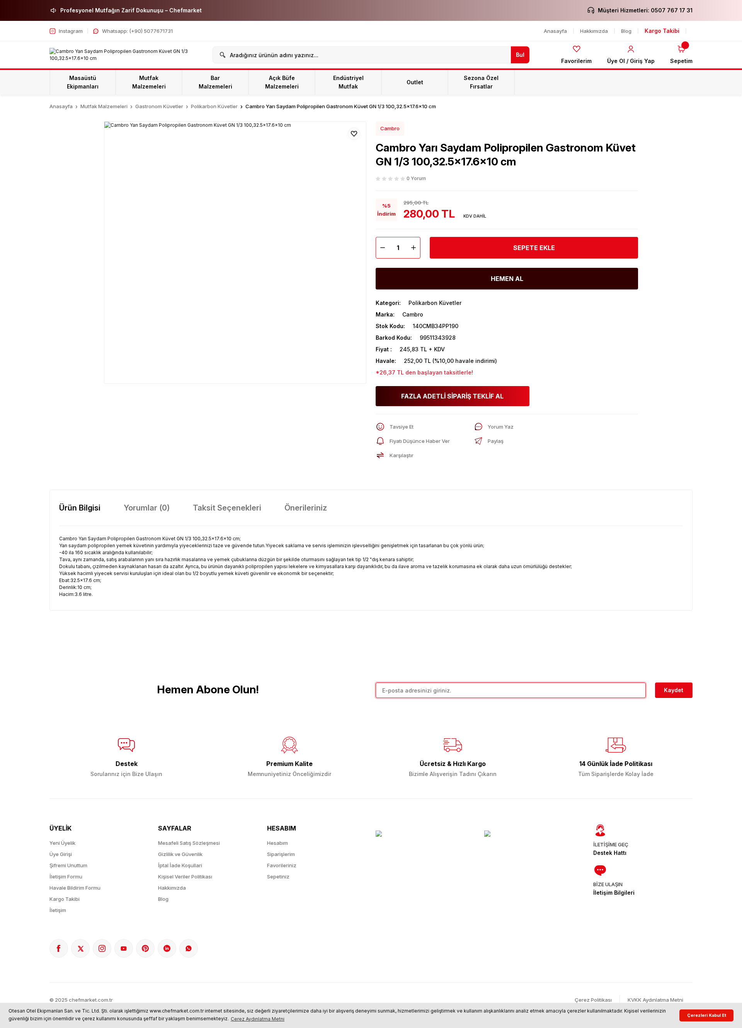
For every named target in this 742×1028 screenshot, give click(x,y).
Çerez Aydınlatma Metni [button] (257, 1019)
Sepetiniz (278, 876)
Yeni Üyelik (62, 843)
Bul (520, 54)
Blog (163, 899)
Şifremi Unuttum (68, 865)
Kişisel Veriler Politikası (185, 876)
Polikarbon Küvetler (434, 303)
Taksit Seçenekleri (227, 507)
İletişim (57, 910)
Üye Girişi (60, 854)
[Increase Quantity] (415, 248)
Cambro (390, 128)
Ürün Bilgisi (79, 507)
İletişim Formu (65, 876)
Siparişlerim (281, 854)
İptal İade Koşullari (180, 865)
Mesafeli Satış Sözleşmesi (189, 843)
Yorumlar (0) (147, 507)
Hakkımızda (172, 888)
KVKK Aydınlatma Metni (655, 1000)
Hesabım (277, 843)
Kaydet (673, 690)
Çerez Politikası (593, 1000)
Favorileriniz (281, 865)
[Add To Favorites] (354, 134)
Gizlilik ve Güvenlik (180, 854)
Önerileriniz (305, 507)
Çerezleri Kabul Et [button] (706, 1015)
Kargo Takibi (64, 899)
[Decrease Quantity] (381, 248)
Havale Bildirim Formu (74, 888)
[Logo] (126, 55)
